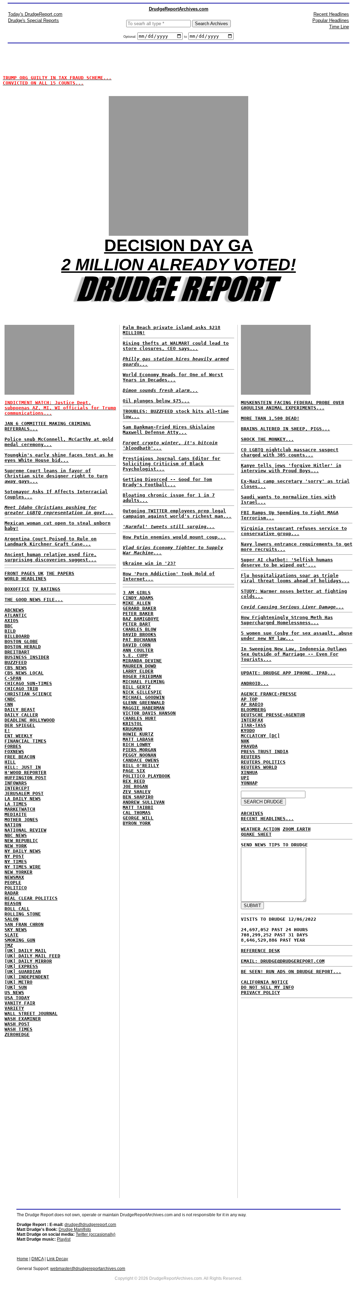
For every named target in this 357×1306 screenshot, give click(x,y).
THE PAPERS (60, 573)
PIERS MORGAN (139, 749)
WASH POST (17, 1024)
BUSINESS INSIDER (27, 657)
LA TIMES (16, 804)
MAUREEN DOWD (139, 666)
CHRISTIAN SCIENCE (28, 693)
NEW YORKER (18, 872)
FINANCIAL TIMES (25, 741)
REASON (13, 903)
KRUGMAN (132, 728)
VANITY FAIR (20, 1003)
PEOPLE (13, 882)
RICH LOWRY (137, 744)
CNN (9, 704)
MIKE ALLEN (137, 603)
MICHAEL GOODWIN (144, 697)
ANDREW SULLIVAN (144, 802)
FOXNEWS (14, 751)
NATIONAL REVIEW (25, 830)
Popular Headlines (330, 20)
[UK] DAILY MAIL (25, 950)
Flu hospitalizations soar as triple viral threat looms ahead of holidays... (295, 578)
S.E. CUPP (135, 655)
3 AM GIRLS (137, 592)
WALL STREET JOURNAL (31, 1013)
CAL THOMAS (137, 812)
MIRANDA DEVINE (142, 660)
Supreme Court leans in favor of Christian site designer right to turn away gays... (56, 476)
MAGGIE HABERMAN (144, 707)
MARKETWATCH (20, 809)
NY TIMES (16, 861)
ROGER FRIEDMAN (142, 676)
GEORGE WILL (138, 817)
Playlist (63, 1239)
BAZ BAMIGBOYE (141, 618)
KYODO (248, 730)
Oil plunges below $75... (156, 400)
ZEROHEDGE (17, 1034)
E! (7, 730)
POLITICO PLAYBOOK (146, 776)
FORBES (13, 746)
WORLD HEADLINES (25, 578)
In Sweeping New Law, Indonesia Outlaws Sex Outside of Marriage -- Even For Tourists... (294, 654)
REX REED (134, 781)
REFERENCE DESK (260, 950)
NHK (245, 741)
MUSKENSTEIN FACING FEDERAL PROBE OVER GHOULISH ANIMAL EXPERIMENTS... (292, 405)
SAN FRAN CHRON (24, 924)
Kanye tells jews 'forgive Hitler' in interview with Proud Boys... (291, 468)
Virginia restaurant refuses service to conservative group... (294, 531)
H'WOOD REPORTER (25, 772)
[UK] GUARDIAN (23, 971)
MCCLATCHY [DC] (260, 735)
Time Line (339, 26)
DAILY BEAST (20, 709)
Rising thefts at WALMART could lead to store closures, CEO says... (176, 346)
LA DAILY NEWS (23, 798)
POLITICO (16, 887)
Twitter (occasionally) (95, 1234)
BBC (9, 625)
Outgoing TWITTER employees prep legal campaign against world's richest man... (177, 513)
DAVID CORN (137, 645)
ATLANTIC (16, 615)
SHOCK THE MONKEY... (267, 439)
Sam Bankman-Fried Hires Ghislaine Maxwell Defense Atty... (169, 429)
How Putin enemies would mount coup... (174, 537)
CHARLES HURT (139, 718)
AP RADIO (252, 704)
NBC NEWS (16, 835)
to (185, 36)
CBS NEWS (16, 667)
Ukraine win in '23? (149, 563)
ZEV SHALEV (137, 791)
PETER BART (137, 624)
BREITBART (17, 652)
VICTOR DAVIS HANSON (149, 713)
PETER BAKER (138, 613)
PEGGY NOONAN (139, 755)
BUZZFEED (16, 662)
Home (22, 1258)
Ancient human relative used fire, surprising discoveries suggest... (51, 557)
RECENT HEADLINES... (267, 818)
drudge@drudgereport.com (90, 1224)
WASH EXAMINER (23, 1018)
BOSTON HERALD (23, 646)
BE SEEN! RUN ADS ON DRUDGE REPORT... (291, 971)
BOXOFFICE (17, 589)
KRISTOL (132, 723)
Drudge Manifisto (75, 1229)
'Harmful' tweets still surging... (169, 526)
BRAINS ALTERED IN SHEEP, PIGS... (285, 428)
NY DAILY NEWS (23, 851)
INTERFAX (252, 720)
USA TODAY (17, 997)
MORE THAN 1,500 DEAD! (270, 418)
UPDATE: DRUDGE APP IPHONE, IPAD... (288, 673)
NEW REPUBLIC (21, 840)
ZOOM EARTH (297, 829)
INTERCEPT (17, 788)
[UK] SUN (16, 987)
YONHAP (249, 783)
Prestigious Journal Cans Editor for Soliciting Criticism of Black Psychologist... (171, 464)
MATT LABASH (138, 739)
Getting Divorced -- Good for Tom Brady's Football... (167, 482)
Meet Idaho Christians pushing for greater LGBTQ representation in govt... (59, 510)
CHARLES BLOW (139, 629)
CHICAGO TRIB (21, 688)
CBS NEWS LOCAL (24, 673)
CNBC (10, 699)
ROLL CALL (17, 908)
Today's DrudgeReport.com (35, 14)
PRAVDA (249, 746)
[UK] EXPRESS (21, 966)
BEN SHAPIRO (138, 797)
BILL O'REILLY (141, 765)
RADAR (11, 893)
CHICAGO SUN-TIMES (28, 683)
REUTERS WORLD (259, 767)
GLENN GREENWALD (144, 702)
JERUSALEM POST (24, 793)
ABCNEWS (14, 610)
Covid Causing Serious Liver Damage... (292, 607)
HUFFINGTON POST (25, 777)
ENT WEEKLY (18, 735)
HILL (10, 762)
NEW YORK (16, 845)
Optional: (130, 36)
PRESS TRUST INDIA (264, 751)
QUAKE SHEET (256, 834)
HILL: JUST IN (23, 767)
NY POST (14, 856)
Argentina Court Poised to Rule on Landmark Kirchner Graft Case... (51, 541)
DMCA (37, 1258)
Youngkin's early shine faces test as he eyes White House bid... (59, 457)
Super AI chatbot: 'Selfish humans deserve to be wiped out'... (287, 562)
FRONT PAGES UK (24, 573)
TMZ (9, 945)
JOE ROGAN (135, 786)
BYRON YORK (137, 823)
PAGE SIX (134, 770)
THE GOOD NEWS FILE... (34, 599)
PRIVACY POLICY (260, 992)
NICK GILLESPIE (142, 692)
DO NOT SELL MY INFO (267, 987)
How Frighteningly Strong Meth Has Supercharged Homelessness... (287, 620)
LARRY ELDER (138, 671)
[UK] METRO (18, 982)
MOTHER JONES (21, 819)
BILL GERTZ (137, 687)
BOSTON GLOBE (21, 641)
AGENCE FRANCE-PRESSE (269, 693)
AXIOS (11, 620)
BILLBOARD (17, 636)
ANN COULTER (138, 650)
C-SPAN (13, 678)
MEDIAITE (16, 814)
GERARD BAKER (139, 608)
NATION (13, 824)
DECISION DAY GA (178, 245)
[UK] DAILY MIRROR (28, 961)
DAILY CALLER (21, 714)
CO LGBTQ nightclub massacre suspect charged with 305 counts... (290, 452)
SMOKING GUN (20, 940)
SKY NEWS (16, 929)
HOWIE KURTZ (138, 734)
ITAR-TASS (253, 725)
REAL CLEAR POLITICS (31, 898)
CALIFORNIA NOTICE (264, 982)
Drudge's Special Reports (33, 20)
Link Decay (57, 1258)
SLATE (11, 934)
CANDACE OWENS (141, 760)
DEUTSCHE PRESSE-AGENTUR (273, 714)
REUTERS (250, 756)
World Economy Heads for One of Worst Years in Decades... (173, 377)
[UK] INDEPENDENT (27, 976)
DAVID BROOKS (139, 634)
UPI (245, 777)
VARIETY (14, 1008)
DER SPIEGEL (20, 725)
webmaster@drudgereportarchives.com (87, 1268)
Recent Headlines (331, 14)
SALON (11, 919)
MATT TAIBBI (138, 807)
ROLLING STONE (23, 914)
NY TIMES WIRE (23, 866)
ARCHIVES (252, 813)
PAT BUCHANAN (139, 639)
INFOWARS (16, 783)
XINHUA (249, 772)
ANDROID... (255, 683)
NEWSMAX (14, 877)
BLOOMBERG (253, 709)
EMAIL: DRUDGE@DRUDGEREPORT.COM (283, 961)
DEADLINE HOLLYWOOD (30, 720)
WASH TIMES (18, 1029)
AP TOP (249, 699)
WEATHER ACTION (260, 829)
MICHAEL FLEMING (144, 681)
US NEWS (14, 992)
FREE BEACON (20, 756)
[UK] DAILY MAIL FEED (32, 955)
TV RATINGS (46, 589)
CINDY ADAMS (138, 597)
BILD (10, 631)
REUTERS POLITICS (263, 762)
